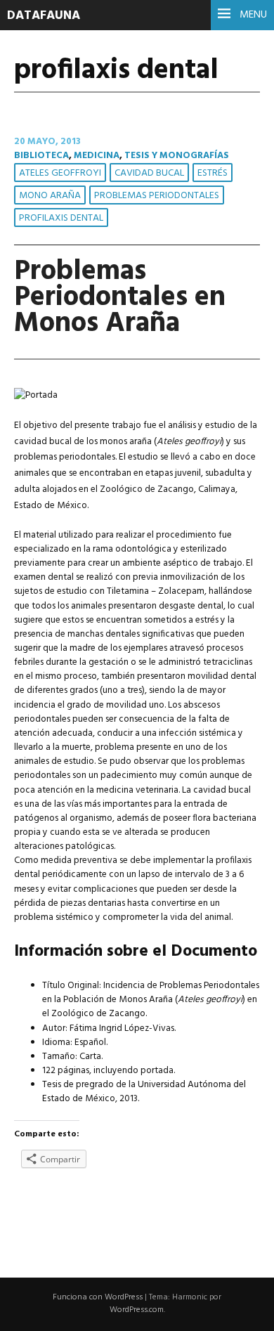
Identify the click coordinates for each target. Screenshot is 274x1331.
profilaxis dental (61, 218)
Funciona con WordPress (98, 1297)
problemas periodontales (156, 196)
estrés (212, 173)
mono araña (50, 196)
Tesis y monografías (176, 155)
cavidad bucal (149, 173)
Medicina (96, 155)
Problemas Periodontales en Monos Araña (120, 297)
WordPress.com (137, 1310)
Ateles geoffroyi (60, 173)
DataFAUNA (43, 16)
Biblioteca (41, 155)
